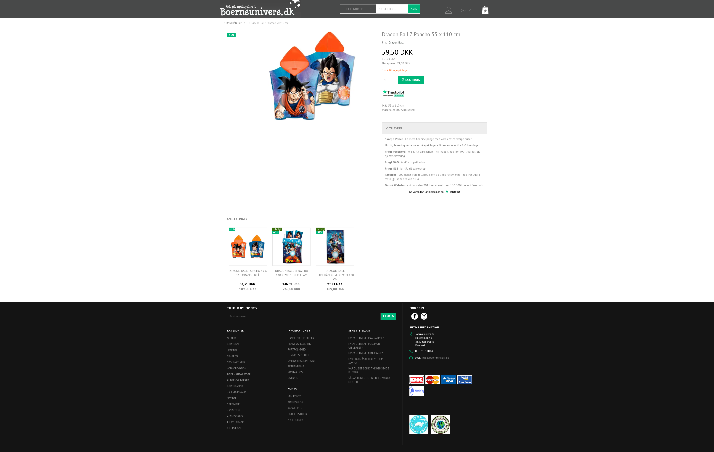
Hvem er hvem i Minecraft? (365, 353)
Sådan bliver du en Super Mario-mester (369, 380)
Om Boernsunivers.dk (302, 361)
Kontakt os (295, 372)
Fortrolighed (297, 349)
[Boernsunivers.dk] (260, 9)
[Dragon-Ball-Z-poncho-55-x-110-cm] (312, 75)
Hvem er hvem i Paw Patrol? (366, 338)
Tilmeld (388, 316)
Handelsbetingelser (301, 338)
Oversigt (294, 378)
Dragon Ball (395, 42)
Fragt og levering (299, 343)
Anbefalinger (237, 219)
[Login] (448, 10)
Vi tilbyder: (394, 128)
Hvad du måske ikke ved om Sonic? (365, 361)
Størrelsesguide (299, 355)
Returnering (296, 366)
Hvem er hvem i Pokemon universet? (364, 345)
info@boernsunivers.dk (435, 357)
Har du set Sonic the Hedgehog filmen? (368, 370)
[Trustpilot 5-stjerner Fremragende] (393, 93)
